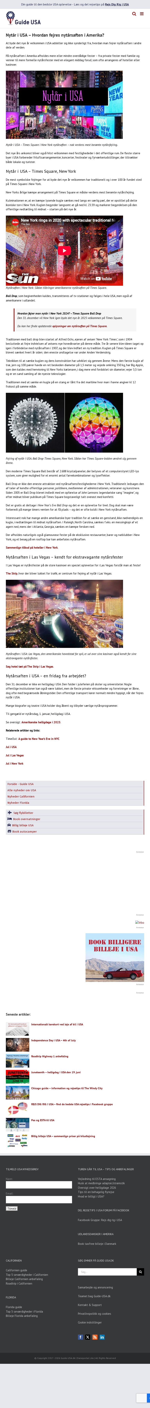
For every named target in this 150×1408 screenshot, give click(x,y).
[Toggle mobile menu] (142, 14)
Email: (9, 1193)
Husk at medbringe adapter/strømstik (101, 1183)
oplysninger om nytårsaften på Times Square (79, 326)
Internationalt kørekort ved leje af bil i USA (57, 1024)
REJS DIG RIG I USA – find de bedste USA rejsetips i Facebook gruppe (72, 1104)
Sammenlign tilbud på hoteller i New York (32, 547)
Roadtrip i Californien (19, 1283)
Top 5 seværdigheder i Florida (24, 1311)
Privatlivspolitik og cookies (94, 1313)
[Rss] (94, 1337)
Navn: (9, 1179)
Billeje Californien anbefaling (24, 1279)
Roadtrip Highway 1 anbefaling (49, 1056)
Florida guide (14, 1307)
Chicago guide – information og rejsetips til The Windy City (67, 1088)
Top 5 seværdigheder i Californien (27, 1275)
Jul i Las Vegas (15, 755)
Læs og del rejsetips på (101, 4)
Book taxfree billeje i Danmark (97, 1244)
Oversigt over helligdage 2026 (97, 1187)
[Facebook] (80, 1337)
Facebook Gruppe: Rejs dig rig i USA (100, 1220)
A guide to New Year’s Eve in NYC (38, 739)
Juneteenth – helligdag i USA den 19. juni (56, 1072)
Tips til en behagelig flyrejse (96, 1192)
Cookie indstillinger (90, 1322)
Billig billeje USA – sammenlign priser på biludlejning (63, 1136)
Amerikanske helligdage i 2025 (41, 722)
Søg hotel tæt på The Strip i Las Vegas (29, 666)
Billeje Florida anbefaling (22, 1316)
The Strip (11, 573)
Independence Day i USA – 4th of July (53, 1040)
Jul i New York (14, 763)
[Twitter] (87, 1337)
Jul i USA (11, 747)
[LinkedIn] (102, 1337)
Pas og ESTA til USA (42, 1120)
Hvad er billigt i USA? (91, 1196)
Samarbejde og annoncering (95, 1287)
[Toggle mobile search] (134, 14)
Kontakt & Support (90, 1305)
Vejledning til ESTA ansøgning (97, 1179)
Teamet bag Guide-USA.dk (94, 1296)
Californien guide (16, 1270)
